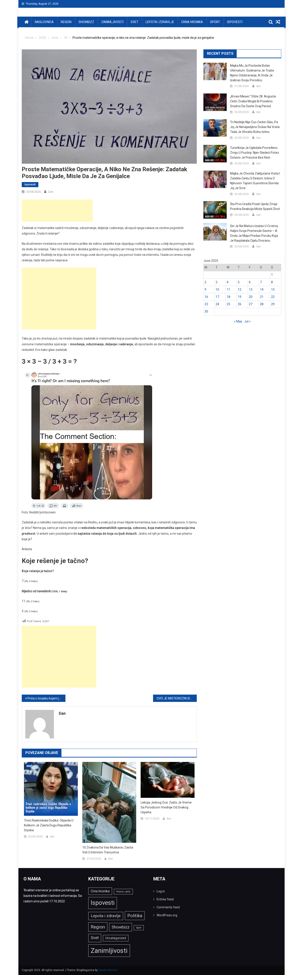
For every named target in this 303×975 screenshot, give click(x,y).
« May (238, 321)
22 (273, 297)
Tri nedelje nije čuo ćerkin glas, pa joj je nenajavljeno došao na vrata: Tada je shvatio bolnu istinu (255, 127)
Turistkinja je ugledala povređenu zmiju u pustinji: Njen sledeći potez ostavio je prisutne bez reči (254, 152)
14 (262, 289)
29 (273, 304)
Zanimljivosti (112, 22)
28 (262, 304)
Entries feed (165, 899)
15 (273, 289)
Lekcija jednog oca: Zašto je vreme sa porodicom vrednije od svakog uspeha (166, 807)
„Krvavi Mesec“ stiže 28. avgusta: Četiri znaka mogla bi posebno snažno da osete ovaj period (253, 101)
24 (217, 304)
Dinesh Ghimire (107, 970)
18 (228, 297)
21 (262, 297)
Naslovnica (44, 22)
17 (217, 297)
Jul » (247, 321)
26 (239, 304)
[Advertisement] (57, 211)
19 (239, 297)
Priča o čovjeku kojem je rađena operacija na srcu (46, 698)
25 (228, 304)
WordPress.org (167, 915)
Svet (134, 22)
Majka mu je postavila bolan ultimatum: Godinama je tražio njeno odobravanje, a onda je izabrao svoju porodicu (252, 73)
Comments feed (168, 907)
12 (239, 289)
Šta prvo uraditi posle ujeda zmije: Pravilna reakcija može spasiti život (255, 206)
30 (206, 311)
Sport (215, 22)
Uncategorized (115, 938)
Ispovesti (234, 22)
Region (66, 22)
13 (250, 289)
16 (206, 297)
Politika (134, 915)
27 (250, 304)
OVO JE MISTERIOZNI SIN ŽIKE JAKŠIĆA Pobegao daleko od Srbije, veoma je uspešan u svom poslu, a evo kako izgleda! (177, 698)
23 (206, 304)
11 (228, 289)
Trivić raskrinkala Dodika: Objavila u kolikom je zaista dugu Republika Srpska (48, 825)
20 (250, 297)
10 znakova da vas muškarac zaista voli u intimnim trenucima (107, 850)
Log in (161, 891)
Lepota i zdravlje (160, 22)
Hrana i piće (123, 891)
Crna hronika (192, 22)
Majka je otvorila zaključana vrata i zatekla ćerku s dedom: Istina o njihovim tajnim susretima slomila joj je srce (255, 181)
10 (217, 289)
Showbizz (86, 22)
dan (50, 191)
